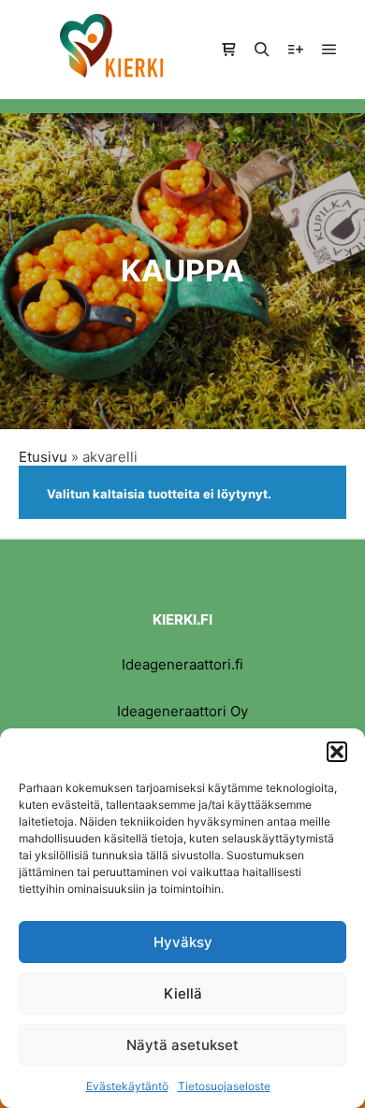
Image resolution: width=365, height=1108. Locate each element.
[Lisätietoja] (296, 49)
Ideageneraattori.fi (182, 664)
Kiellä (183, 993)
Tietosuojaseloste (224, 1086)
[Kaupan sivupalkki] (228, 49)
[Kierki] (112, 49)
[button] (337, 751)
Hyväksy (182, 942)
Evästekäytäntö (127, 1086)
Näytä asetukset (182, 1045)
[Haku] (262, 49)
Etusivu (43, 457)
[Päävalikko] (329, 49)
